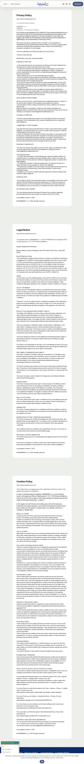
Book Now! (78, 4)
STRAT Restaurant (15, 4)
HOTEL (5, 4)
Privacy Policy (31, 752)
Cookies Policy (62, 752)
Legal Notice (46, 752)
